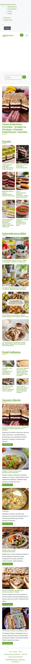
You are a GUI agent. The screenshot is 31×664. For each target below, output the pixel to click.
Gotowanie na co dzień (14, 233)
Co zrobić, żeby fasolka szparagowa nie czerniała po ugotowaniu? (7, 371)
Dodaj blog (24, 654)
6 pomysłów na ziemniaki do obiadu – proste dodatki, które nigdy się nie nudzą (15, 315)
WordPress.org (12, 6)
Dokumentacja (12, 9)
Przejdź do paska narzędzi (8, 4)
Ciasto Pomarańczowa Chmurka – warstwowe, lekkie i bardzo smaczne (22, 194)
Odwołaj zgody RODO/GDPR (15, 656)
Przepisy (6, 141)
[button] (21, 35)
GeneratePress (15, 661)
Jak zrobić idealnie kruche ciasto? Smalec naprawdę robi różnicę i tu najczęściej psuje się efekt (23, 371)
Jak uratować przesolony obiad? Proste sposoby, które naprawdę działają (22, 389)
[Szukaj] (24, 77)
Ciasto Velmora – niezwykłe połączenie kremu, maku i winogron (8, 167)
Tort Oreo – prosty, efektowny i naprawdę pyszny (22, 166)
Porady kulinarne (11, 352)
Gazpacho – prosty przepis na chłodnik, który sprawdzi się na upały (22, 222)
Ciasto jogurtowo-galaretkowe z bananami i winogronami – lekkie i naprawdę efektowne (8, 223)
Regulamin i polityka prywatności (12, 654)
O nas (10, 651)
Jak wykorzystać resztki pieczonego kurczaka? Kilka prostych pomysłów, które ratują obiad (14, 344)
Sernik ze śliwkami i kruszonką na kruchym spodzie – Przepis (12, 591)
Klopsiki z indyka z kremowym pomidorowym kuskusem (11, 471)
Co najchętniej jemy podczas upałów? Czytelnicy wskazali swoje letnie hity (14, 288)
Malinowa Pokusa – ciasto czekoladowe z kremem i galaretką (8, 193)
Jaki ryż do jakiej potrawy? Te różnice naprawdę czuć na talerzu (8, 389)
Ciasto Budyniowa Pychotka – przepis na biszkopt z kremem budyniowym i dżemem (14, 128)
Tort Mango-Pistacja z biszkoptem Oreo (14, 631)
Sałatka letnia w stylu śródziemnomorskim (9, 550)
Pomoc (10, 11)
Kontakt (15, 651)
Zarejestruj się (8, 20)
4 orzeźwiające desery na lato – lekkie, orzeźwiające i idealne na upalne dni (14, 261)
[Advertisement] (15, 55)
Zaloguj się (7, 17)
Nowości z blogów (11, 399)
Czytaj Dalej (7, 444)
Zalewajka (5, 511)
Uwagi (10, 13)
